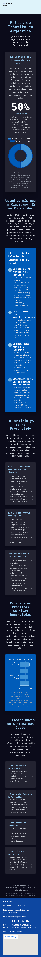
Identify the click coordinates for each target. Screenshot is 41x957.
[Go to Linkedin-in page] (27, 921)
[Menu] (36, 7)
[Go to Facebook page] (13, 921)
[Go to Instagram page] (18, 921)
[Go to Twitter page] (23, 921)
